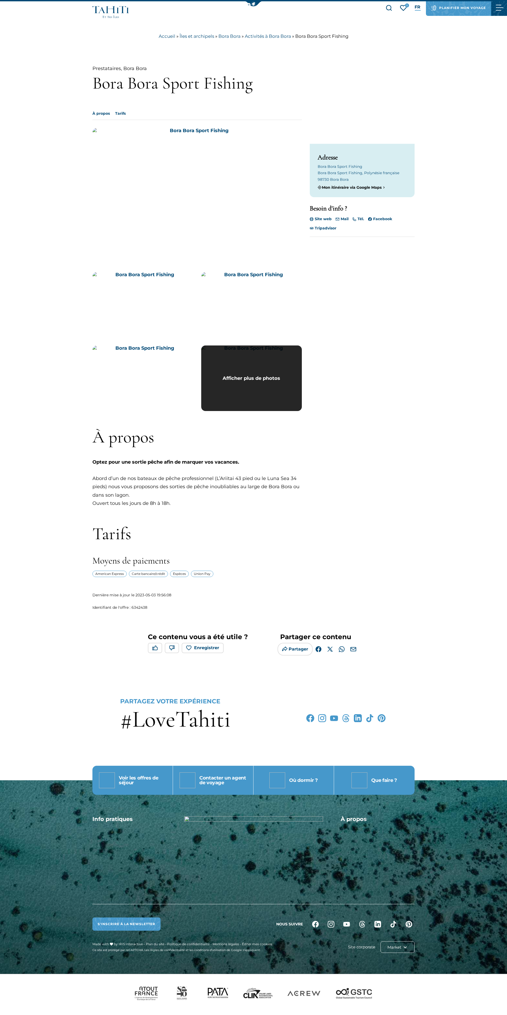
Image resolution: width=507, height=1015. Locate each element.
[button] (253, 4)
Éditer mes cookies (257, 944)
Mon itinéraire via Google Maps (352, 187)
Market (394, 947)
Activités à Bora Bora (268, 36)
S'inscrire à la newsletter (126, 924)
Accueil (167, 36)
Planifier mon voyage (462, 8)
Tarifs (120, 113)
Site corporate (361, 946)
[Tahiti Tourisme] (110, 12)
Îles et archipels (197, 36)
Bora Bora (229, 36)
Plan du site (155, 944)
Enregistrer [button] (206, 647)
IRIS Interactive (131, 944)
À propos (101, 113)
